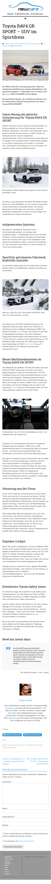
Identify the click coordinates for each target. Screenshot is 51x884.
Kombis (14, 718)
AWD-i (4, 745)
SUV (20, 92)
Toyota (8, 94)
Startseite (8, 863)
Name (5, 808)
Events (7, 872)
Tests (6, 867)
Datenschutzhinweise (26, 841)
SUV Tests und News (18, 44)
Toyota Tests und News (33, 44)
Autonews (7, 44)
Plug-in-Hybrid (29, 344)
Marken (7, 865)
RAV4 (40, 745)
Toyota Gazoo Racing (9, 747)
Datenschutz (9, 859)
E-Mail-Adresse (8, 817)
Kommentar (7, 782)
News (6, 869)
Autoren (7, 861)
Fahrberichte (10, 708)
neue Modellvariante (31, 745)
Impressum (8, 857)
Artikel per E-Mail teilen (12, 735)
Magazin (7, 874)
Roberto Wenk (17, 46)
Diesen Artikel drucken (33, 735)
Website (5, 825)
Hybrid (19, 332)
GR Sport (21, 745)
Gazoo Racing (12, 745)
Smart (14, 387)
